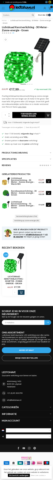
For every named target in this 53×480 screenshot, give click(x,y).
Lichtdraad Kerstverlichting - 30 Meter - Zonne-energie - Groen (14, 279)
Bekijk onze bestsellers (26, 358)
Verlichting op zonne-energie (26, 220)
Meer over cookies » (38, 475)
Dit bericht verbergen (18, 475)
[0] (49, 8)
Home (4, 20)
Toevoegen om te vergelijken (12, 127)
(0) (13, 33)
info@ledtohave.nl (34, 234)
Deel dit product (32, 127)
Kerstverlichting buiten (26, 216)
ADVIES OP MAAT (26, 350)
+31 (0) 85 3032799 (15, 393)
